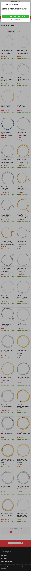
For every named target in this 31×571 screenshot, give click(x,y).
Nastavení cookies (15, 19)
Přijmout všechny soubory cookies (15, 16)
